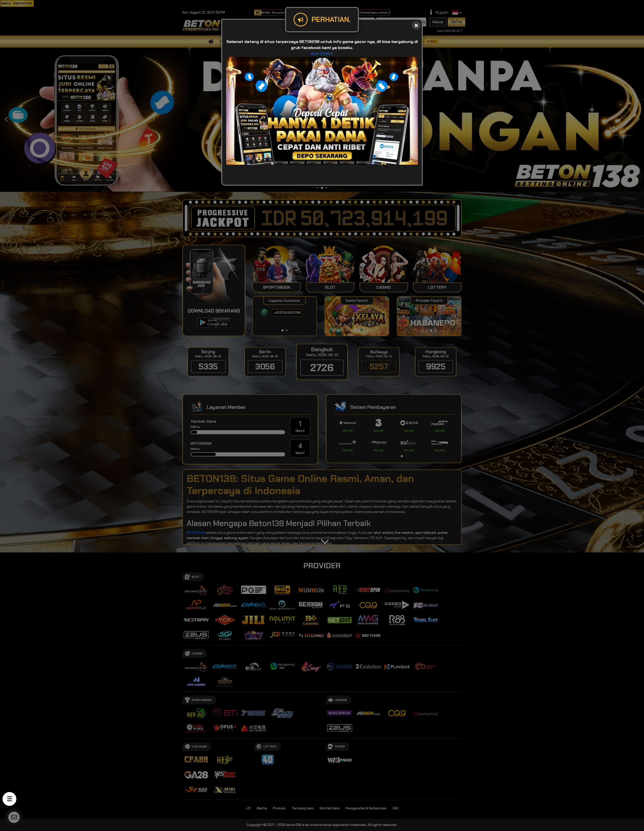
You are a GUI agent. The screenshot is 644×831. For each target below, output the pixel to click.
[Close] (416, 25)
